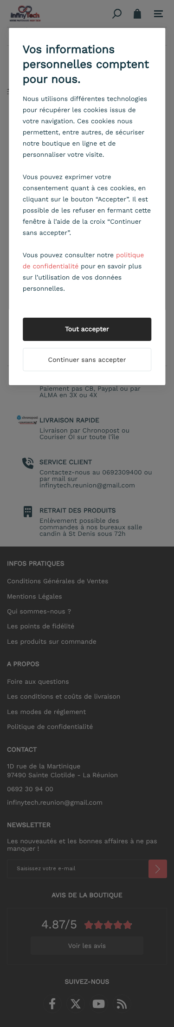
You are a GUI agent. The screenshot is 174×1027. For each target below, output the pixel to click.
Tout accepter (87, 329)
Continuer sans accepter (87, 360)
